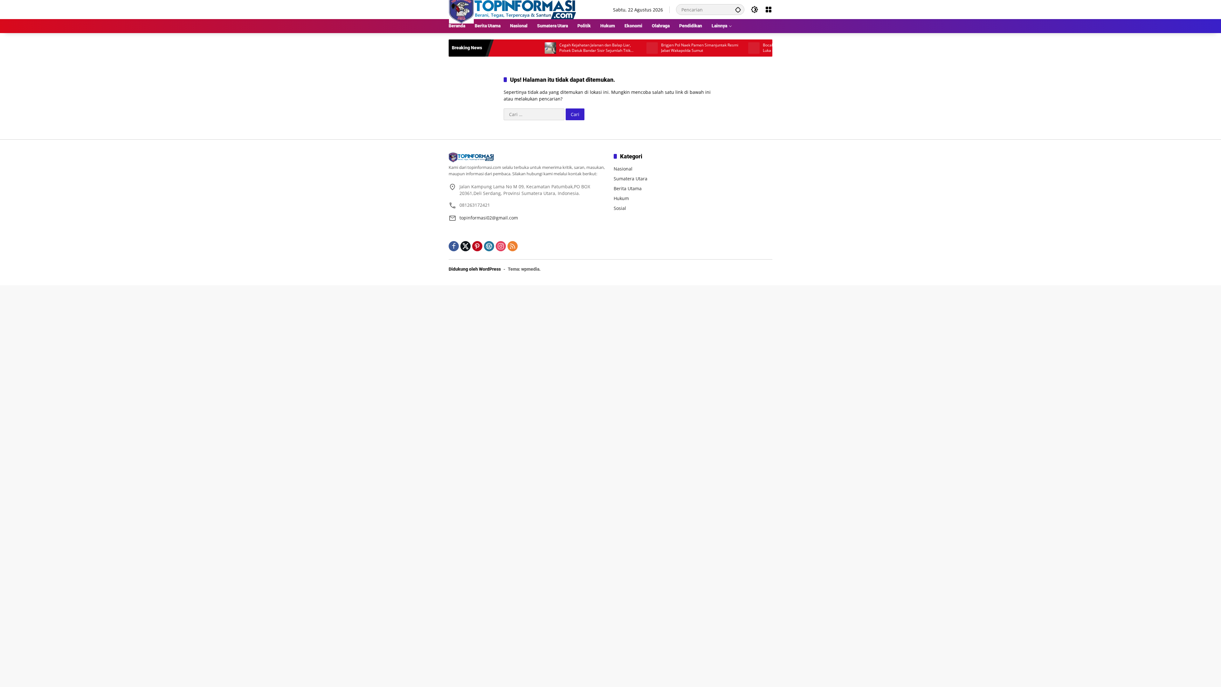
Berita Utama (628, 188)
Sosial (620, 208)
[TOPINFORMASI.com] (512, 9)
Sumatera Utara (630, 179)
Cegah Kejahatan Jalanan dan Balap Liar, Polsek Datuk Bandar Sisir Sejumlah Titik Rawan (566, 48)
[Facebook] (454, 246)
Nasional (623, 169)
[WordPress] (489, 246)
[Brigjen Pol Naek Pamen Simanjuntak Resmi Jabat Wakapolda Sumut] (623, 48)
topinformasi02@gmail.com (488, 218)
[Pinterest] (477, 246)
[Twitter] (465, 246)
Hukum (621, 198)
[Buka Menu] (768, 9)
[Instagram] (501, 246)
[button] (738, 9)
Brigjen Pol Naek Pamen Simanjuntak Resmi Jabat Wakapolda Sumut (671, 48)
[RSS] (512, 246)
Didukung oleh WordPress (475, 269)
